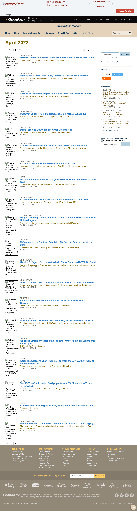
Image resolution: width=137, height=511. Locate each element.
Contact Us (128, 504)
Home (7, 33)
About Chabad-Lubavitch (116, 452)
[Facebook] (117, 495)
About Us (103, 504)
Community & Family (19, 459)
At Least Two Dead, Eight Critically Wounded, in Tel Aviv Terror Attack (57, 405)
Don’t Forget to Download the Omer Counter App (46, 129)
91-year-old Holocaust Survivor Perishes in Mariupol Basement (53, 145)
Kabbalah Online (45, 463)
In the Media (88, 33)
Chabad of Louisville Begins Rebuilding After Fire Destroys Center (55, 93)
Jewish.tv (36, 485)
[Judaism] (14, 19)
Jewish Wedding (93, 454)
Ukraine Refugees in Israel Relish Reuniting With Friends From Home (57, 57)
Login (76, 19)
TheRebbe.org (44, 468)
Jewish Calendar (68, 454)
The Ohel (110, 456)
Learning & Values (18, 454)
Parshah (90, 461)
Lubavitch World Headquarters (90, 494)
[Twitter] (122, 495)
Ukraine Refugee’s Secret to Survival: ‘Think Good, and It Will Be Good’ (58, 262)
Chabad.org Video (45, 452)
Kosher (90, 459)
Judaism (74, 497)
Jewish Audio (92, 465)
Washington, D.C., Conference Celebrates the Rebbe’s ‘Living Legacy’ (57, 423)
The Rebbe (111, 454)
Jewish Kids (127, 485)
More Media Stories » (111, 131)
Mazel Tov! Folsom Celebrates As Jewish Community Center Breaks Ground (116, 123)
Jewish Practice (17, 452)
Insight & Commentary (32, 33)
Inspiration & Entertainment (22, 456)
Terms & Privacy (115, 504)
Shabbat (90, 456)
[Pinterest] (127, 495)
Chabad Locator (113, 461)
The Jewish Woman (46, 454)
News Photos (63, 33)
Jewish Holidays (93, 452)
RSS (108, 78)
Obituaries (50, 33)
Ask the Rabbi (86, 19)
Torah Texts (101, 485)
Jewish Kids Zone (45, 461)
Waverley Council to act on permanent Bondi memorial (113, 113)
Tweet (107, 74)
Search (65, 461)
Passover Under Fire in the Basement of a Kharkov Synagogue (53, 114)
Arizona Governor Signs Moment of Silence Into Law (48, 163)
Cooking (88, 485)
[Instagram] (132, 495)
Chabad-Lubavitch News (116, 459)
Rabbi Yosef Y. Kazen (52, 497)
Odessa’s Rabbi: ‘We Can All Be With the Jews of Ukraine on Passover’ (58, 282)
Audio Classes (62, 485)
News (16, 33)
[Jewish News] (68, 26)
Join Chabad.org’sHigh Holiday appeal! (58, 3)
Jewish (82, 497)
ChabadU (49, 485)
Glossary (65, 463)
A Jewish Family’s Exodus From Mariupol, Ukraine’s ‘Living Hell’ (54, 199)
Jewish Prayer (92, 463)
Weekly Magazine (18, 461)
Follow (118, 75)
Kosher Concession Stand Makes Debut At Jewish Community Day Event (116, 94)
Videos (75, 33)
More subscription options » (112, 62)
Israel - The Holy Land (47, 465)
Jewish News (44, 456)
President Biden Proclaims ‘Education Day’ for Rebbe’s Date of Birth (56, 320)
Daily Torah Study (68, 456)
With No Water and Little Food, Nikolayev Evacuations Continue (54, 75)
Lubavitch (49, 494)
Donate (114, 19)
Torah (69, 497)
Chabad (43, 494)
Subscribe (66, 459)
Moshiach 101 (44, 459)
